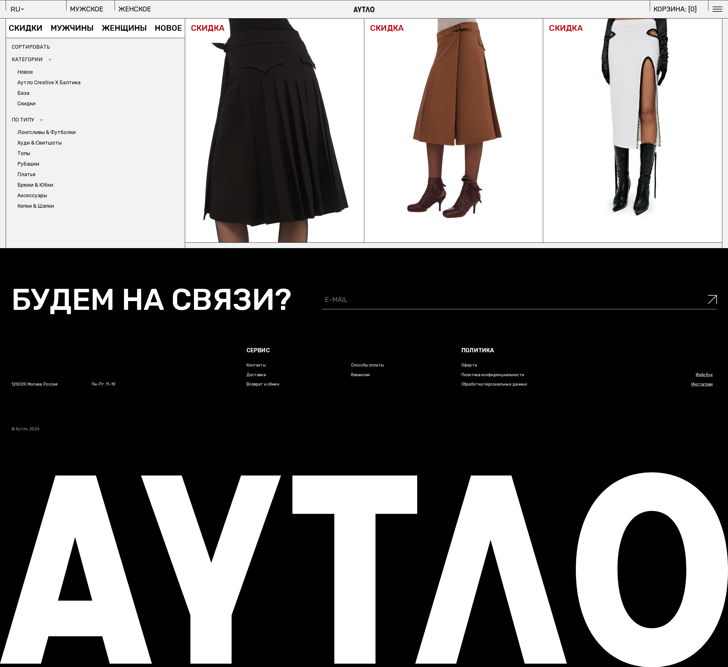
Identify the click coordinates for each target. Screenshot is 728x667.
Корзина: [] (675, 9)
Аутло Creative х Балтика (48, 82)
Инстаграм (702, 384)
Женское (134, 9)
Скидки (26, 103)
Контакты (256, 365)
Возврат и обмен (263, 384)
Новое (147, 28)
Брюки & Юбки (35, 185)
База (23, 93)
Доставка (256, 374)
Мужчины (50, 28)
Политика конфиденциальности (493, 374)
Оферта (469, 365)
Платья (26, 174)
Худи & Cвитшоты (39, 143)
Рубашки (28, 164)
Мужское (86, 9)
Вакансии (360, 374)
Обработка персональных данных (494, 384)
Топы (23, 153)
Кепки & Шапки (35, 206)
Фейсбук (704, 374)
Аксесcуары (32, 195)
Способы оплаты (367, 365)
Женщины (102, 28)
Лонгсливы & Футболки (46, 132)
